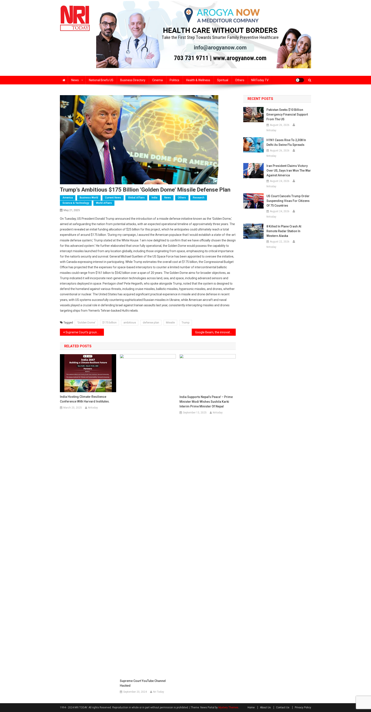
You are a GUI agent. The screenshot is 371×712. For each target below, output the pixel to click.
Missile (170, 322)
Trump (186, 322)
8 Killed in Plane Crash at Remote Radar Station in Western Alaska (283, 231)
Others (239, 80)
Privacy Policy (303, 707)
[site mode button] (299, 80)
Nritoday (93, 407)
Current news (113, 197)
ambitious (129, 322)
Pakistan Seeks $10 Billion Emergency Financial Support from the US (287, 114)
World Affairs (104, 202)
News (75, 80)
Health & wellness (198, 80)
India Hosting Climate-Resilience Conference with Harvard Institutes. (85, 399)
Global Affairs (136, 197)
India (154, 197)
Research (198, 197)
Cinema (157, 80)
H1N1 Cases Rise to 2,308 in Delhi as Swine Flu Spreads (286, 142)
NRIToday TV (260, 80)
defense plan (151, 322)
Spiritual (222, 80)
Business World (89, 197)
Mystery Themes (228, 707)
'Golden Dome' (86, 322)
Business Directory (132, 80)
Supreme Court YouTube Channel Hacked (143, 683)
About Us (265, 707)
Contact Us (282, 707)
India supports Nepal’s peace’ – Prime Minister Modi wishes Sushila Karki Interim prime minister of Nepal (206, 401)
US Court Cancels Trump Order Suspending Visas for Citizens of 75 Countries (288, 200)
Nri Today (158, 691)
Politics (174, 80)
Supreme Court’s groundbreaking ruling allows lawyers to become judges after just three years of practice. (84, 332)
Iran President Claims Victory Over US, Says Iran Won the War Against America (288, 170)
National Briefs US (101, 80)
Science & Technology (75, 202)
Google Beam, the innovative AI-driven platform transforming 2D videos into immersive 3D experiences (215, 332)
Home (251, 707)
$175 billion (109, 322)
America (67, 197)
